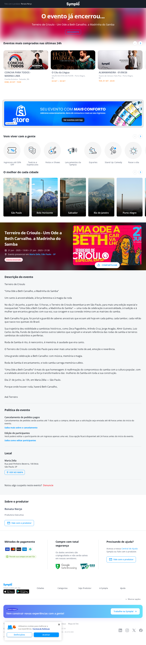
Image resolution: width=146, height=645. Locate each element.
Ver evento (73, 32)
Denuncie (48, 485)
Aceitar (46, 634)
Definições (19, 634)
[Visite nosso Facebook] (141, 630)
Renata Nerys (26, 4)
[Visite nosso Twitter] (134, 630)
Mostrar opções (134, 599)
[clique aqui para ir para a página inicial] (73, 4)
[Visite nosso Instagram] (127, 630)
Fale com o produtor (22, 523)
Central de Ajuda (129, 548)
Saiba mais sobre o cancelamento (21, 427)
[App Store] (9, 591)
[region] (33, 631)
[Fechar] (59, 624)
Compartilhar (109, 265)
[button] (11, 627)
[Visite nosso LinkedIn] (120, 630)
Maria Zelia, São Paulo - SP (42, 254)
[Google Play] (22, 591)
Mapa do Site (73, 624)
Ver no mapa (16, 472)
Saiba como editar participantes (20, 440)
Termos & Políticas (41, 628)
